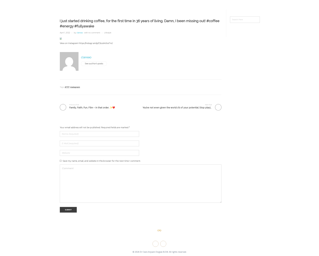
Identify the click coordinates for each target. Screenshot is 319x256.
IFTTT (67, 87)
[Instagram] (163, 244)
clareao (80, 33)
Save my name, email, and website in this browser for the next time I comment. (102, 161)
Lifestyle (107, 33)
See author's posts (94, 63)
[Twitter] (156, 244)
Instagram (75, 87)
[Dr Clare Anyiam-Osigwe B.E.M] (159, 230)
